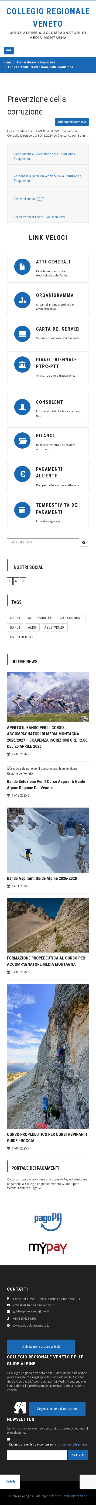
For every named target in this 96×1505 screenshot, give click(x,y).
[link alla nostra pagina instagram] (23, 580)
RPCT (40, 199)
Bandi (15, 627)
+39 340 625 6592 (24, 1319)
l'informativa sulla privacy (70, 1444)
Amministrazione (75, 1496)
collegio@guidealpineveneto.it (34, 1305)
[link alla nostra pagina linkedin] (16, 580)
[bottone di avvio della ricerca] (84, 542)
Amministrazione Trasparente (35, 62)
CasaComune (71, 618)
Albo (32, 627)
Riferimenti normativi (72, 122)
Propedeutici (22, 637)
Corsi (15, 618)
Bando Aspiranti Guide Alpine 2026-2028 (42, 878)
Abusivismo (54, 627)
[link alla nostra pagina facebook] (10, 580)
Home (7, 62)
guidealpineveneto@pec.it (31, 1311)
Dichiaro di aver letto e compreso (48, 1444)
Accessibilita (40, 618)
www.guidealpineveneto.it (31, 1326)
